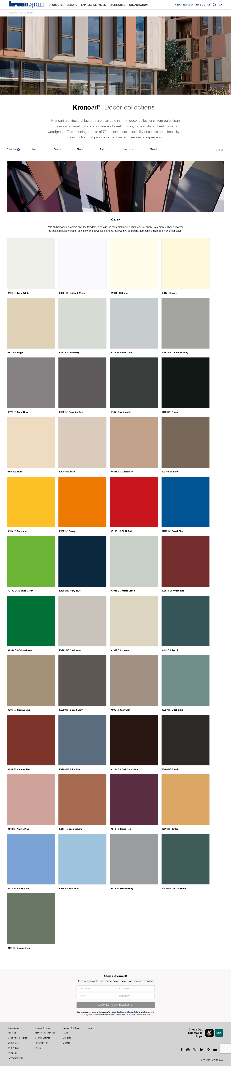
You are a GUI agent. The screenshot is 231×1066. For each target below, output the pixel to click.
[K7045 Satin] (82, 442)
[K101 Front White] (31, 263)
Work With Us (13, 1048)
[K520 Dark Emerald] (185, 859)
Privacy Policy (41, 1043)
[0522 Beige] (31, 323)
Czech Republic (184, 4)
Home (11, 12)
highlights (117, 5)
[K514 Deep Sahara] (82, 799)
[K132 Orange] (82, 502)
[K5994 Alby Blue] (82, 740)
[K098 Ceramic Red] (31, 740)
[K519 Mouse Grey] (134, 859)
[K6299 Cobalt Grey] (82, 680)
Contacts (67, 1038)
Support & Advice (71, 1028)
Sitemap (66, 1043)
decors (72, 5)
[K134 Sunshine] (31, 502)
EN (197, 4)
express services (93, 5)
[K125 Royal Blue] (185, 502)
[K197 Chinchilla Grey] (185, 323)
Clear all (219, 150)
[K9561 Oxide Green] (31, 621)
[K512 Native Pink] (31, 799)
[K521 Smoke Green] (31, 918)
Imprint (38, 1048)
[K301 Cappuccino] (31, 680)
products (56, 5)
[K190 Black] (185, 382)
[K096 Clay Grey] (134, 680)
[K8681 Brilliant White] (82, 263)
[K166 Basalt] (185, 740)
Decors (19, 12)
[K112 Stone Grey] (134, 323)
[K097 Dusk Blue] (185, 680)
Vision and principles (17, 1038)
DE (203, 4)
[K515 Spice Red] (134, 799)
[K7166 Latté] (185, 442)
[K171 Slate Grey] (31, 382)
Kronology (12, 1053)
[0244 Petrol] (185, 621)
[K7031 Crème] (134, 263)
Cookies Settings (42, 1038)
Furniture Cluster (15, 1058)
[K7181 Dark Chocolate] (134, 740)
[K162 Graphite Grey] (82, 382)
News (90, 1028)
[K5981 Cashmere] (82, 621)
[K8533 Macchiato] (134, 442)
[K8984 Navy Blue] (82, 561)
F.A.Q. (65, 1033)
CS (208, 4)
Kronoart (30, 12)
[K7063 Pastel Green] (134, 561)
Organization (14, 1028)
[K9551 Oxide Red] (185, 561)
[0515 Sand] (31, 442)
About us (12, 1033)
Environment (13, 1043)
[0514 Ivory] (185, 263)
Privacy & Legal (42, 1028)
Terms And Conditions (45, 1033)
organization (138, 5)
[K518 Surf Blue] (82, 859)
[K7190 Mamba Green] (31, 561)
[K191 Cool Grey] (82, 323)
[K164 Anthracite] (134, 382)
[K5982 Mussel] (134, 621)
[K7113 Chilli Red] (134, 502)
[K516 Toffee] (185, 799)
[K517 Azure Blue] (31, 859)
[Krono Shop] (220, 4)
